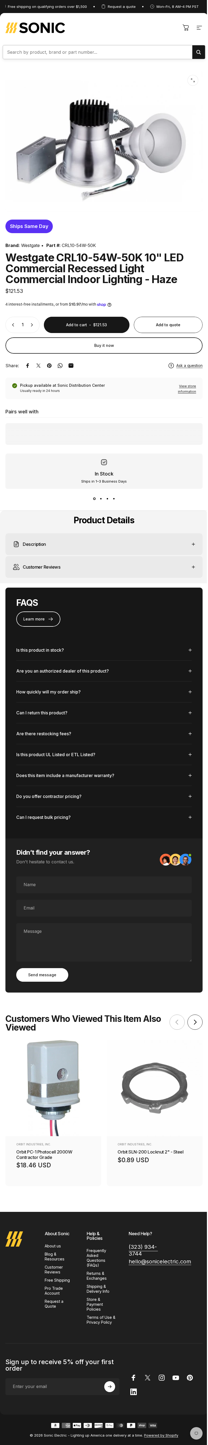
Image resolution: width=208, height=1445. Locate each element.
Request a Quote (54, 1300)
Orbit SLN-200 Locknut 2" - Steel (150, 1149)
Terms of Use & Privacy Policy (98, 1319)
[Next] (191, 1019)
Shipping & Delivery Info (97, 1286)
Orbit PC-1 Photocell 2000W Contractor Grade (44, 1151)
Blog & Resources (54, 1253)
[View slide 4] (113, 498)
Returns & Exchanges (96, 1273)
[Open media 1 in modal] (192, 80)
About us (53, 1243)
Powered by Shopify (159, 1437)
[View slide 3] (107, 498)
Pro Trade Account (54, 1287)
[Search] (198, 52)
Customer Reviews (54, 1266)
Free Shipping (57, 1277)
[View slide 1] (94, 498)
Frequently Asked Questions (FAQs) (95, 1255)
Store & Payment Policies (94, 1301)
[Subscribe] (107, 1388)
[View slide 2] (101, 498)
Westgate (30, 245)
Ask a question (189, 365)
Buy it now (104, 345)
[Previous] (173, 1019)
